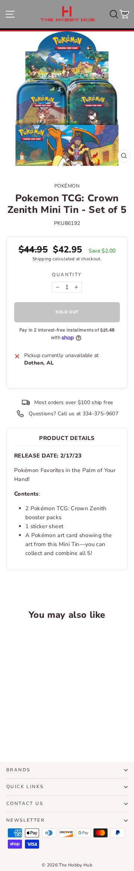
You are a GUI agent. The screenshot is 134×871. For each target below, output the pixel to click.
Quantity (67, 275)
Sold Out (29, 726)
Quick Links (25, 787)
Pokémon (67, 186)
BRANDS (18, 770)
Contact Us (24, 803)
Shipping (41, 259)
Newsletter (25, 820)
